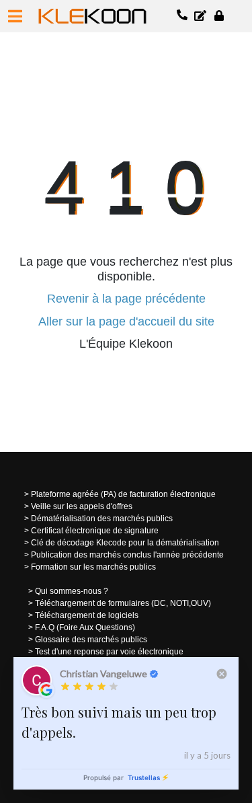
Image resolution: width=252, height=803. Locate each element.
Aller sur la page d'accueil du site (126, 321)
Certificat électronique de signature (95, 530)
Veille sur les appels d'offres (81, 506)
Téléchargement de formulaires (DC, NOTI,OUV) (123, 603)
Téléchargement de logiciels (86, 615)
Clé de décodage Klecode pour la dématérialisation (125, 542)
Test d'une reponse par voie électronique (109, 651)
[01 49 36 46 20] (182, 16)
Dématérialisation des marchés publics (102, 518)
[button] (15, 16)
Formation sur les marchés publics (93, 567)
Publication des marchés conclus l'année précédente (127, 555)
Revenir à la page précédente (126, 298)
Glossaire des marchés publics (91, 639)
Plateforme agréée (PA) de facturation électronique (123, 494)
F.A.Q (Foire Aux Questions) (85, 627)
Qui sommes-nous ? (71, 591)
